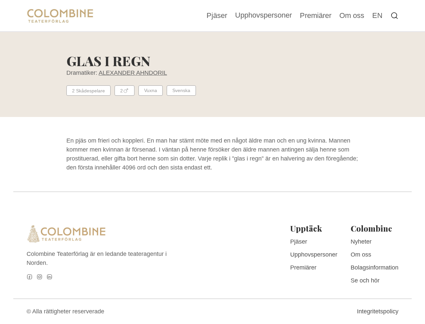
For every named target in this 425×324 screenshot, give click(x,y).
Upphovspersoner (263, 15)
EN (377, 15)
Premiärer (315, 15)
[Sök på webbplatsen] (394, 16)
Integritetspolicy (377, 311)
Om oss (351, 15)
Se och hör (365, 280)
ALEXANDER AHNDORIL (133, 72)
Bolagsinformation (374, 267)
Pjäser (217, 15)
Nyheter (361, 241)
